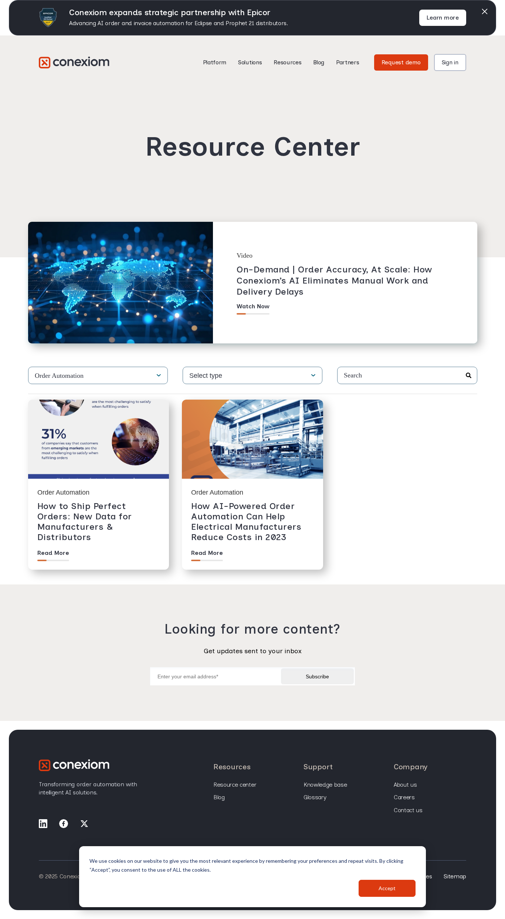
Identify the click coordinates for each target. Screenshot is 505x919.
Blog (318, 62)
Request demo (401, 62)
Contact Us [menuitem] (408, 810)
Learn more (443, 17)
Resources (287, 62)
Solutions (250, 62)
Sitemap (455, 876)
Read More (53, 552)
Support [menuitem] (318, 766)
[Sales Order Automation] (74, 62)
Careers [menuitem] (404, 797)
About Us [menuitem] (405, 784)
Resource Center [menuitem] (234, 784)
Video (245, 255)
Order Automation (59, 375)
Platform (214, 62)
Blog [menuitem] (219, 797)
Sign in (450, 62)
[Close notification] (485, 11)
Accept (387, 888)
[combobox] (407, 375)
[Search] (468, 376)
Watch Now (253, 306)
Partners (347, 62)
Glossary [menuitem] (315, 797)
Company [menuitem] (410, 766)
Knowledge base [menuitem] (325, 784)
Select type (205, 375)
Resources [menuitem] (231, 766)
